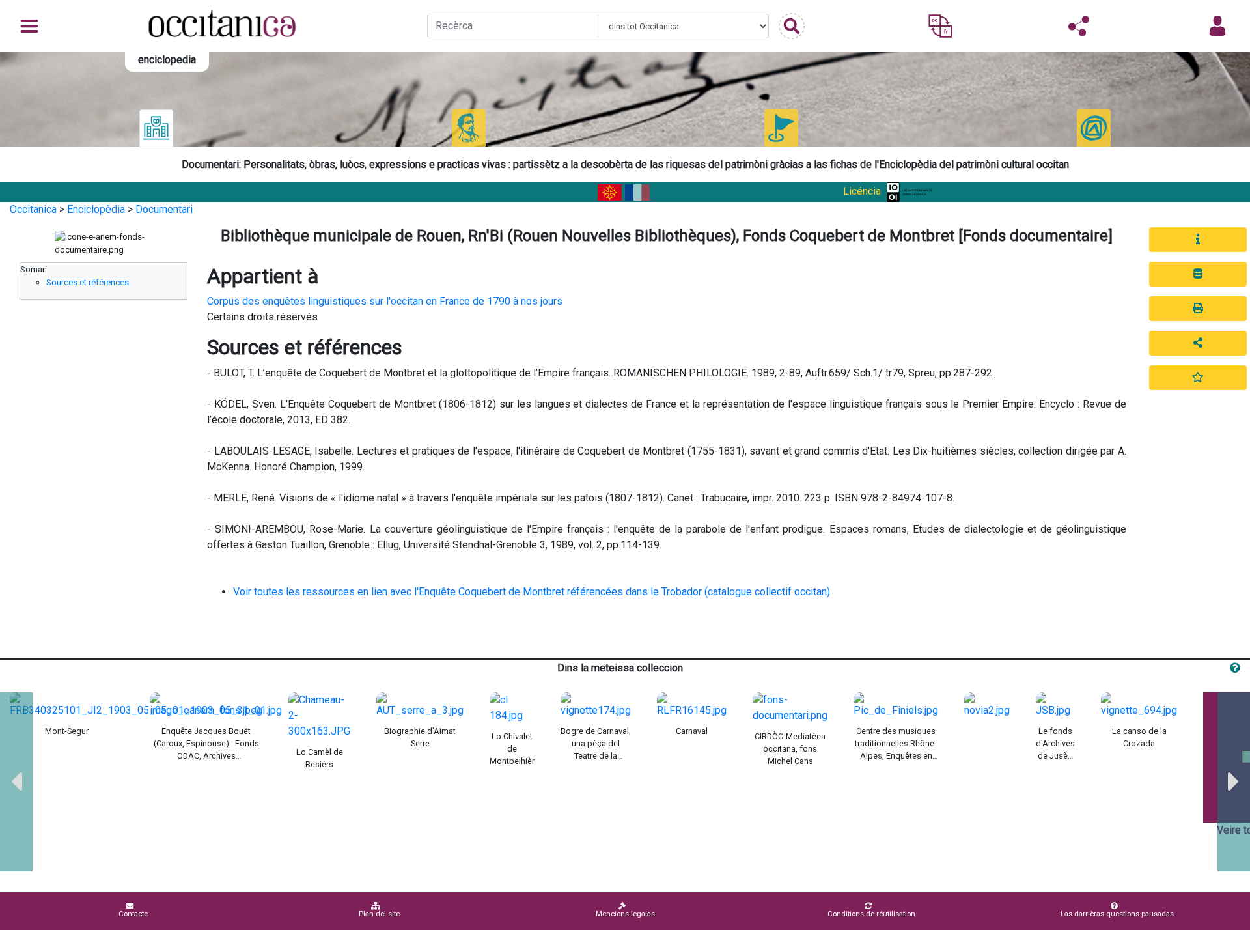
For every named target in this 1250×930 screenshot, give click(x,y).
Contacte (133, 914)
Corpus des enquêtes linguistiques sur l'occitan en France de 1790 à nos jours (384, 301)
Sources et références (87, 282)
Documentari (164, 209)
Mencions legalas (625, 914)
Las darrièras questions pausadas (1117, 914)
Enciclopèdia (96, 209)
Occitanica (33, 209)
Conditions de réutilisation (871, 914)
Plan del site (379, 914)
